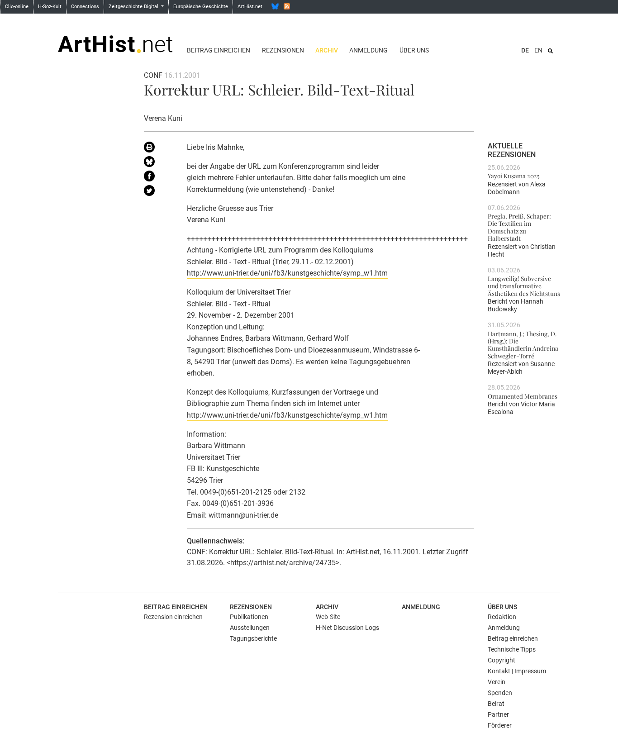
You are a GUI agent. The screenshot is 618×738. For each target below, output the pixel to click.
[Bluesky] (275, 6)
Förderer (500, 725)
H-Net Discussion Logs (347, 627)
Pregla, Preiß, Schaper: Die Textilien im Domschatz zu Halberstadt (519, 227)
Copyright (501, 660)
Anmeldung (368, 50)
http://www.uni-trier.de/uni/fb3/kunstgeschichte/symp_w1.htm (287, 273)
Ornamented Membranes (522, 396)
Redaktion (502, 616)
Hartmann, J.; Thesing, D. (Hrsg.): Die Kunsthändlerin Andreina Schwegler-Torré (523, 344)
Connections (85, 7)
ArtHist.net (250, 7)
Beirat (496, 703)
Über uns (414, 50)
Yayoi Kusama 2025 (514, 175)
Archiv (326, 50)
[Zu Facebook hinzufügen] (158, 178)
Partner (498, 714)
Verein (496, 682)
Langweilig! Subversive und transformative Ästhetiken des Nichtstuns (524, 285)
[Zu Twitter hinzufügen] (158, 192)
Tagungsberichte (253, 638)
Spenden (500, 692)
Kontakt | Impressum (517, 671)
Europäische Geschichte (200, 7)
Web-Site (328, 616)
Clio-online (17, 7)
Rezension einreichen (173, 616)
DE (525, 50)
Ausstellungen (250, 627)
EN (538, 50)
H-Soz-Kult (50, 7)
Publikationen (249, 616)
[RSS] (287, 6)
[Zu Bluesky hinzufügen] (158, 163)
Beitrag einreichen (218, 50)
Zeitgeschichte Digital (134, 7)
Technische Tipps (512, 649)
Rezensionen (283, 50)
